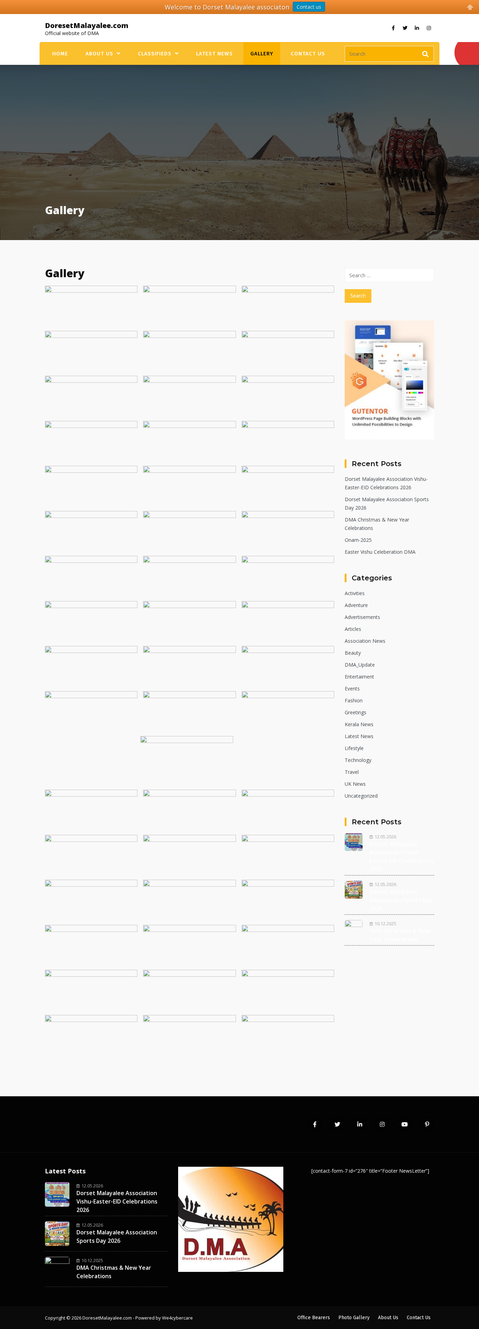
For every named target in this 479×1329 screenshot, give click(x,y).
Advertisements (362, 617)
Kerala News (359, 724)
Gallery (261, 53)
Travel (352, 772)
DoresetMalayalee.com (86, 25)
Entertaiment (359, 676)
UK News (355, 784)
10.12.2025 (385, 923)
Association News (365, 641)
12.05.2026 (385, 836)
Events (352, 688)
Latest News (214, 53)
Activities (355, 593)
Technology (358, 760)
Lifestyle (354, 748)
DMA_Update (360, 664)
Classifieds (154, 53)
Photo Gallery (354, 1318)
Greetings (355, 712)
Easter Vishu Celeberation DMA (380, 551)
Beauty (353, 652)
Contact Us (308, 53)
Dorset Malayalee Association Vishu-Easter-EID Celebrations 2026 (116, 1201)
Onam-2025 (358, 540)
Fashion (354, 700)
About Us (99, 53)
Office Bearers (313, 1318)
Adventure (356, 605)
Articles (353, 629)
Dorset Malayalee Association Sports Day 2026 (401, 900)
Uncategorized (361, 795)
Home (60, 53)
